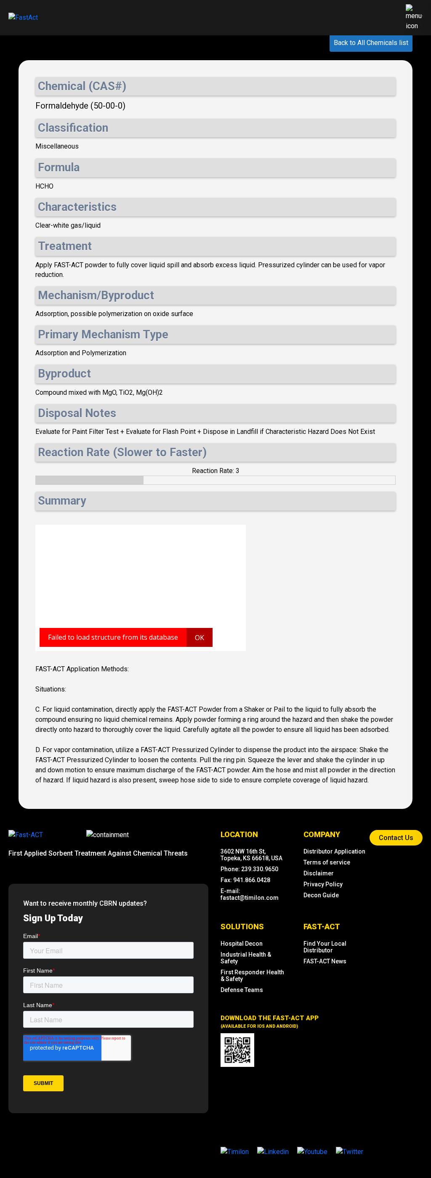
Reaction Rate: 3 (215, 471)
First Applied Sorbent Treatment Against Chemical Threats (98, 853)
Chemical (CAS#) (82, 86)
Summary (62, 501)
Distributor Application (334, 851)
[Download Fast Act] (237, 1050)
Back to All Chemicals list (371, 43)
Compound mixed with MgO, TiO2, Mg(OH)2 (99, 392)
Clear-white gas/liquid (68, 225)
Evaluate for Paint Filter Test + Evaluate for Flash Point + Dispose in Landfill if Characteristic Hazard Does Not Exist (205, 432)
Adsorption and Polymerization (80, 353)
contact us (396, 838)
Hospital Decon (242, 943)
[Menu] (414, 17)
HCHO (44, 186)
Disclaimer (318, 873)
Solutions (242, 926)
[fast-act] (25, 835)
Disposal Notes (77, 413)
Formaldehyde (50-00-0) (80, 106)
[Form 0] (108, 1015)
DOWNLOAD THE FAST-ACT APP (270, 1021)
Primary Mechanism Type (103, 334)
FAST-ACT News (324, 961)
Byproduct (64, 373)
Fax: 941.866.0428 (245, 880)
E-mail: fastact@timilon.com (250, 894)
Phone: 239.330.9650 (249, 869)
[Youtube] (312, 1152)
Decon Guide (321, 895)
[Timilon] (235, 1152)
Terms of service (326, 862)
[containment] (107, 835)
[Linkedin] (273, 1152)
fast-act (321, 926)
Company (321, 834)
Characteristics (77, 207)
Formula (59, 167)
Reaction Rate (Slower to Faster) (122, 452)
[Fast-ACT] (25, 835)
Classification (73, 128)
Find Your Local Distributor (324, 947)
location (239, 834)
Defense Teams (242, 990)
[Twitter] (349, 1152)
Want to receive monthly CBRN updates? (85, 903)
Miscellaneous (57, 146)
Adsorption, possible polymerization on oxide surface (114, 314)
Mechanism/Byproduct (96, 295)
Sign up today (53, 918)
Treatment (65, 246)
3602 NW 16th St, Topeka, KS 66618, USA (251, 855)
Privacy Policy (323, 884)
